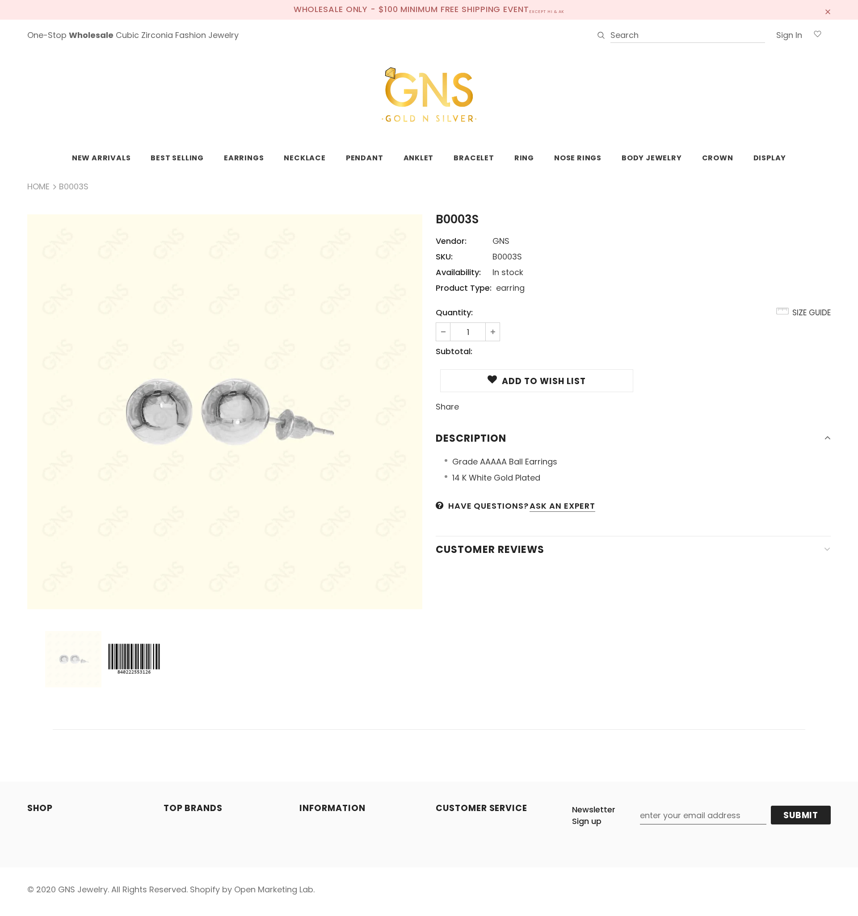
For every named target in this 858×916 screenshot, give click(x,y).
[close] (827, 9)
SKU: (444, 256)
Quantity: (454, 312)
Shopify (205, 889)
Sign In (789, 35)
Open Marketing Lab (273, 889)
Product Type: (464, 287)
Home (38, 186)
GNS (500, 241)
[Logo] (429, 95)
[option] (224, 411)
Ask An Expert (562, 505)
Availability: (458, 272)
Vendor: (451, 241)
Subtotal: (454, 351)
